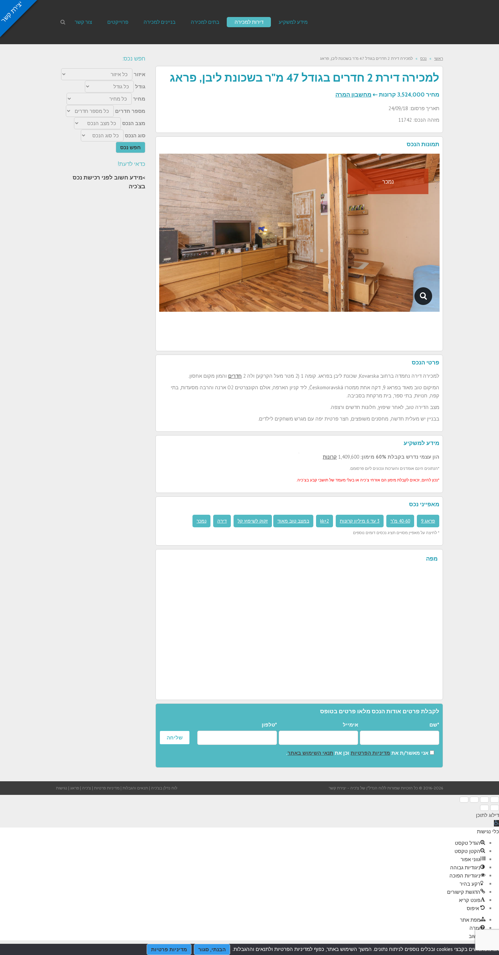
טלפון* (269, 724)
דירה (222, 521)
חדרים (235, 376)
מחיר (139, 99)
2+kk (324, 521)
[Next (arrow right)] (484, 808)
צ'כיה (86, 787)
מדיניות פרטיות (106, 787)
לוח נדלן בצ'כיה (164, 787)
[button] (496, 823)
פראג (74, 787)
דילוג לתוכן (487, 815)
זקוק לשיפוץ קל (253, 521)
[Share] (484, 800)
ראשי (438, 58)
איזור (139, 74)
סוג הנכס (135, 135)
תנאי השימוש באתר (310, 753)
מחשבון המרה (353, 94)
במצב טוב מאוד (293, 521)
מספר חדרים (130, 111)
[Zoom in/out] (464, 800)
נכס (423, 58)
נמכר (201, 521)
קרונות (330, 457)
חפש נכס (130, 147)
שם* (434, 724)
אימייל (350, 724)
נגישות (61, 787)
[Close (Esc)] (494, 800)
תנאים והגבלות (135, 787)
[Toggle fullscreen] (474, 800)
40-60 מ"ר (400, 521)
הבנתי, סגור (212, 949)
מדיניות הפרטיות (370, 753)
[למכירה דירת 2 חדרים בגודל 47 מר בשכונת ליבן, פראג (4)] (423, 296)
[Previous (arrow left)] (494, 808)
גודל (140, 86)
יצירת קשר (337, 787)
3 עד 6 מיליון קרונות (360, 521)
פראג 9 (428, 521)
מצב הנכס (133, 123)
